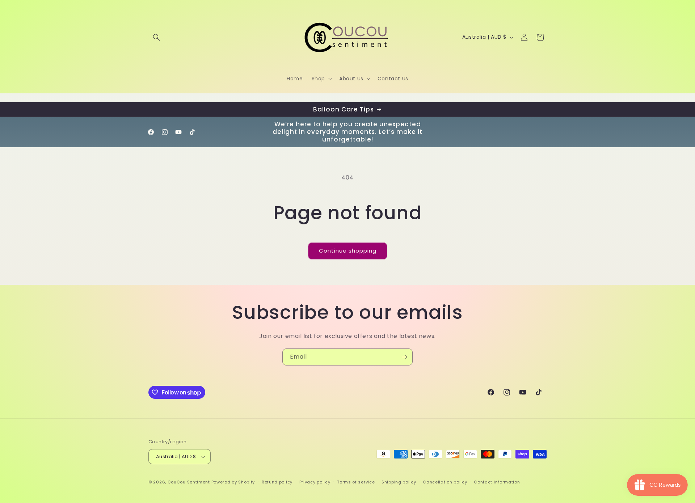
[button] (156, 37)
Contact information (497, 482)
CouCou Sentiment (189, 482)
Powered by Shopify (233, 482)
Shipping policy (399, 482)
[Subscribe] (404, 356)
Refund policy (277, 482)
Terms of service (356, 482)
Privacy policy (314, 482)
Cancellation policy (445, 482)
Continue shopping (347, 250)
